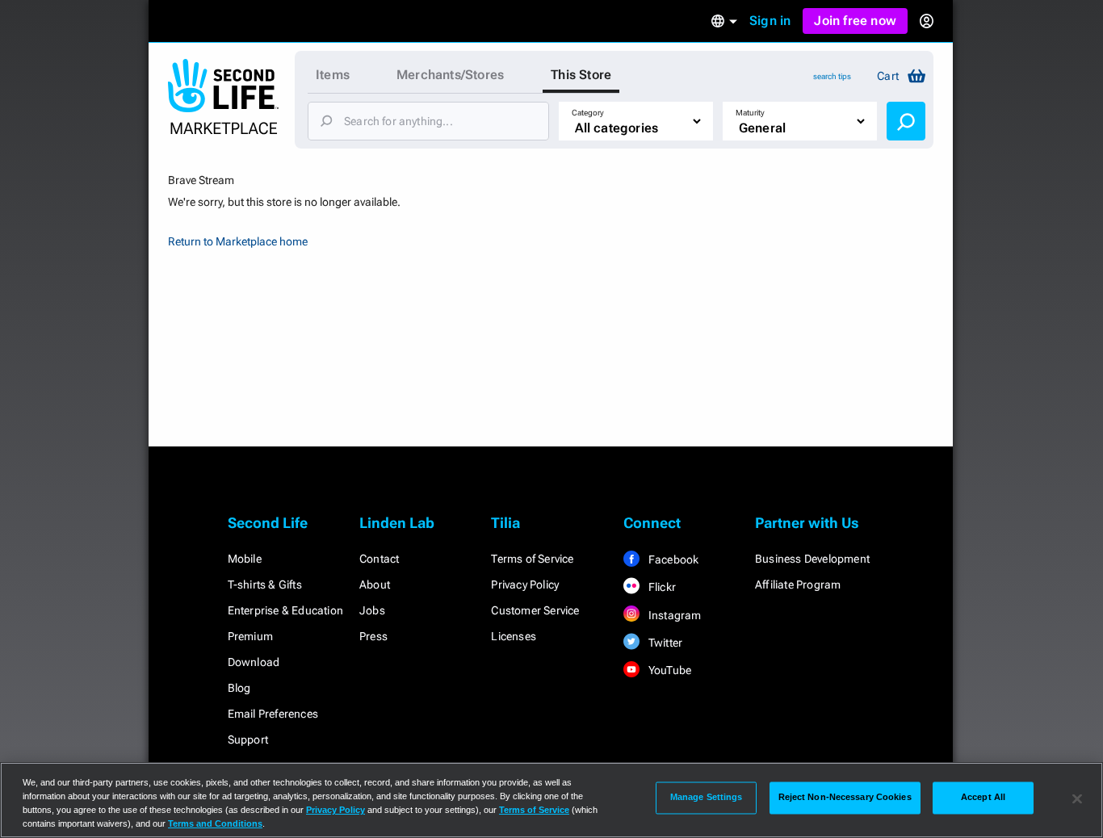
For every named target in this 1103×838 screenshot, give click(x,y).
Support (248, 739)
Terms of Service (532, 558)
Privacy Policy (525, 584)
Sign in (770, 20)
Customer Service (535, 610)
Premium (250, 636)
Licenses (513, 636)
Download (254, 662)
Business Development (812, 558)
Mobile (245, 558)
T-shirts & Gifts (265, 584)
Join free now (855, 20)
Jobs (372, 610)
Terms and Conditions (215, 823)
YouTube (669, 670)
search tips (832, 76)
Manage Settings (706, 797)
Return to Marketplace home (238, 241)
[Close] (1077, 798)
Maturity (750, 112)
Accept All (983, 797)
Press (373, 636)
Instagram (674, 615)
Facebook (672, 559)
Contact (379, 558)
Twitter (664, 642)
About (374, 584)
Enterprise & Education (285, 610)
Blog (239, 687)
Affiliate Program (798, 584)
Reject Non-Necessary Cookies (845, 797)
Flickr (661, 586)
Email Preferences (273, 713)
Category (588, 112)
